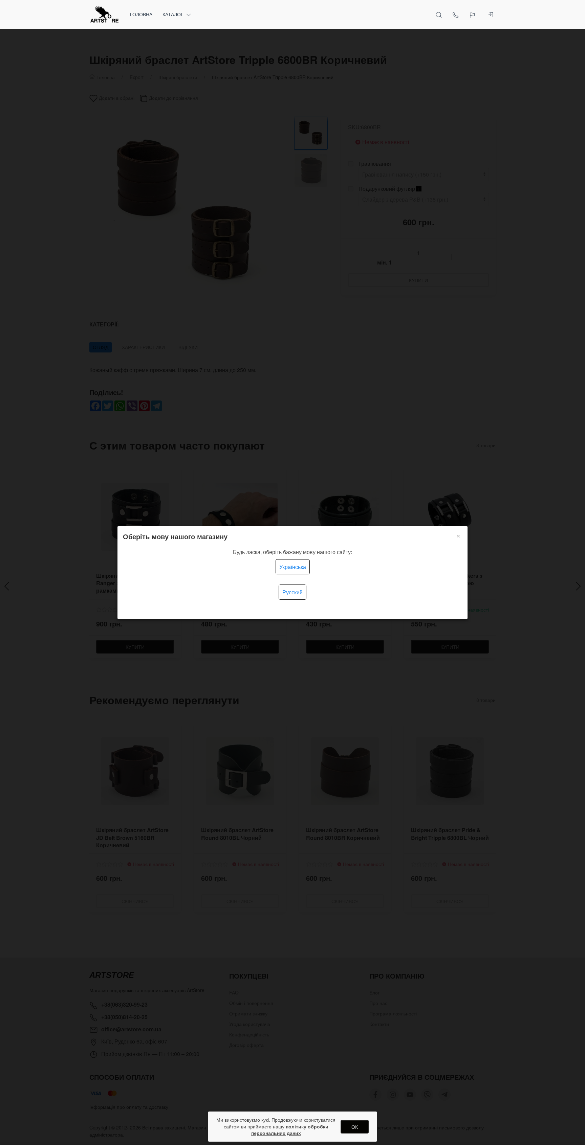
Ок (354, 1126)
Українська (292, 567)
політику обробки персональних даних (289, 1130)
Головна (141, 14)
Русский (292, 592)
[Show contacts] (455, 14)
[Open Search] (438, 14)
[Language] (473, 14)
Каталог (172, 14)
